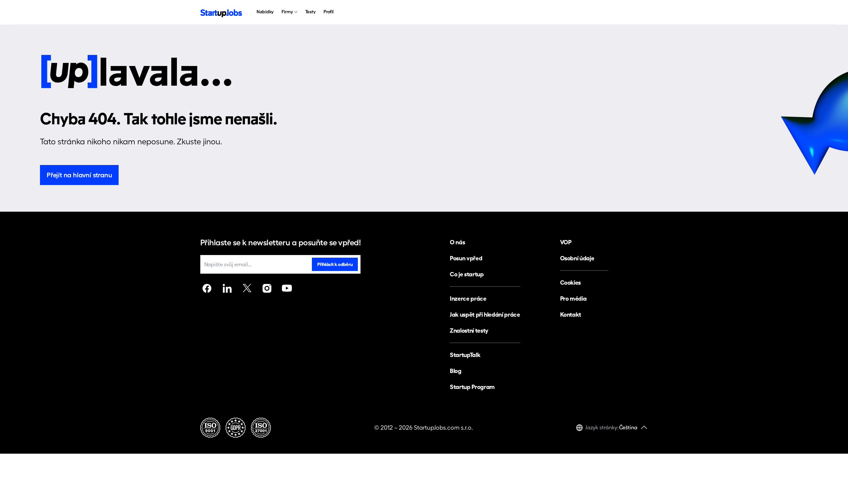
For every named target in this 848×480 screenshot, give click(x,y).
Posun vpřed (466, 258)
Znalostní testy (469, 330)
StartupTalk (465, 354)
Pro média (573, 298)
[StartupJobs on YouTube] (287, 288)
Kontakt (570, 314)
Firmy (287, 11)
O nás (457, 242)
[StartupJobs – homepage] (221, 12)
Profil (329, 11)
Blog (455, 370)
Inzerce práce (468, 298)
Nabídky (265, 11)
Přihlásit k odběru (335, 264)
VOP (565, 242)
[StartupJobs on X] (247, 288)
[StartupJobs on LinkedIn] (227, 288)
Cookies (570, 282)
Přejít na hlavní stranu (79, 175)
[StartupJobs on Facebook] (207, 288)
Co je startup (466, 274)
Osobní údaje (577, 258)
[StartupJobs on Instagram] (267, 288)
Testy (310, 11)
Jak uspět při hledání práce (485, 314)
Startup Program (472, 386)
